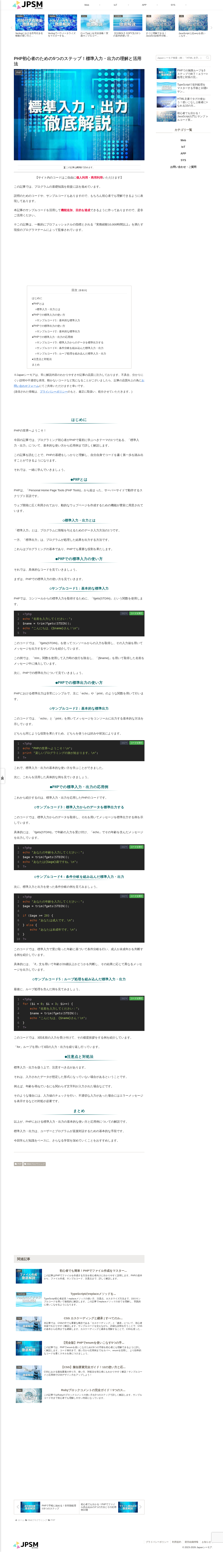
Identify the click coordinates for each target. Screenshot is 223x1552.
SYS (183, 160)
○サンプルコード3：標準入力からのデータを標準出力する (69, 342)
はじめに (37, 298)
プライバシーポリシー (54, 391)
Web (183, 140)
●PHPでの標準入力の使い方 (48, 314)
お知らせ (206, 1542)
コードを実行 (136, 613)
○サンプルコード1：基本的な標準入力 (57, 320)
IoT (183, 147)
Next (211, 27)
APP (183, 153)
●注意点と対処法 (42, 359)
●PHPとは (38, 303)
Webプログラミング (36, 1164)
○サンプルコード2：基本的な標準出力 (57, 331)
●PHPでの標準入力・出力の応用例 (52, 336)
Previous (11, 27)
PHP (19, 1164)
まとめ (36, 364)
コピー (124, 613)
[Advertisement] (79, 259)
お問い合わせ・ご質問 (183, 166)
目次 (74, 290)
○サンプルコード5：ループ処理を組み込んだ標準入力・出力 (70, 353)
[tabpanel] (30, 27)
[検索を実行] (208, 57)
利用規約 (176, 1542)
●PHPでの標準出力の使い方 (48, 325)
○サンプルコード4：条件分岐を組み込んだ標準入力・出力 (69, 347)
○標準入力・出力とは (47, 309)
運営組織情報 (191, 1542)
